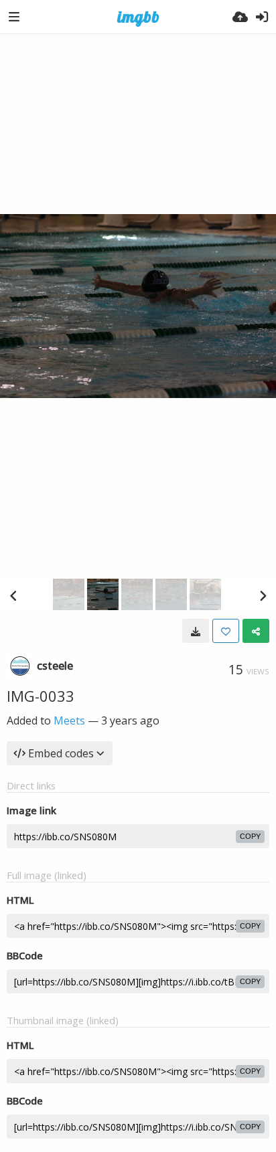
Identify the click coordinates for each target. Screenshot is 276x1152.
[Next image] (262, 595)
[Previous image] (13, 595)
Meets (69, 720)
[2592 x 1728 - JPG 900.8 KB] (195, 631)
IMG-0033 (40, 696)
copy (250, 836)
